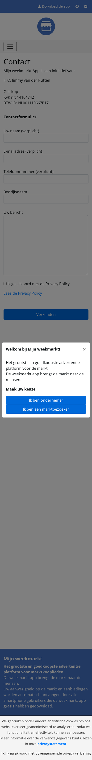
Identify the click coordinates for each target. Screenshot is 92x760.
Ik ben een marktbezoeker (46, 409)
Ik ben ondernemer (46, 400)
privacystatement (52, 744)
